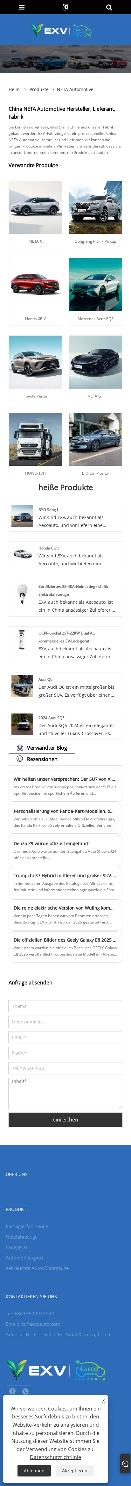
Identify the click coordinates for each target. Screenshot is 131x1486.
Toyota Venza (35, 396)
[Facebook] (12, 1391)
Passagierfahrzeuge (27, 1226)
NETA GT (95, 396)
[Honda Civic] (22, 554)
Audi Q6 (45, 679)
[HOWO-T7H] (35, 439)
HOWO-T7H (35, 473)
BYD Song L (48, 509)
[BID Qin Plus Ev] (95, 439)
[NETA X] (35, 207)
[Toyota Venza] (35, 361)
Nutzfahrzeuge (22, 1236)
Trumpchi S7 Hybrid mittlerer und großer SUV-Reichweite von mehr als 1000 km (65, 875)
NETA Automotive (75, 89)
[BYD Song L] (22, 516)
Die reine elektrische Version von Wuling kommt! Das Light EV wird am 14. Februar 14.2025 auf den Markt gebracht (65, 908)
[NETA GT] (95, 361)
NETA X (35, 241)
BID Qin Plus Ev (95, 473)
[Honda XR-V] (35, 284)
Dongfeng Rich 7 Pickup (95, 241)
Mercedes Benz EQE (96, 318)
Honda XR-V (35, 318)
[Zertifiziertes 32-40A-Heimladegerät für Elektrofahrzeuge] (22, 592)
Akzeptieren (74, 1471)
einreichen (65, 1119)
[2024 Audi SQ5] (22, 724)
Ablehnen (34, 1471)
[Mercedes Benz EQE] (95, 284)
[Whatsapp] (25, 1391)
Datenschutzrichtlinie (55, 1457)
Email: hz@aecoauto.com (33, 1324)
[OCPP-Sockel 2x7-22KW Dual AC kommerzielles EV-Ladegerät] (22, 639)
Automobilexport (24, 1257)
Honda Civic (48, 548)
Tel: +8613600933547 (30, 1313)
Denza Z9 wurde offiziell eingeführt (51, 843)
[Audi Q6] (22, 685)
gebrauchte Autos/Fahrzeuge (37, 1268)
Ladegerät (16, 1247)
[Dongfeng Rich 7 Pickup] (95, 207)
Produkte (39, 89)
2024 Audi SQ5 (51, 717)
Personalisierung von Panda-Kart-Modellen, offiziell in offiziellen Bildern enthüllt (65, 811)
